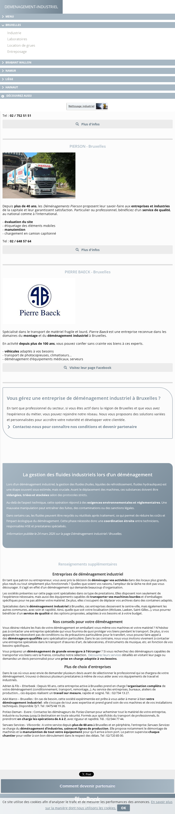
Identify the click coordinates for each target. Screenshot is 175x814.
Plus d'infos (90, 124)
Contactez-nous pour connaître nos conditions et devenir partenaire (75, 426)
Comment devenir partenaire (87, 786)
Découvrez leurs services (104, 655)
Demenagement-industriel (31, 6)
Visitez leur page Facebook (90, 367)
